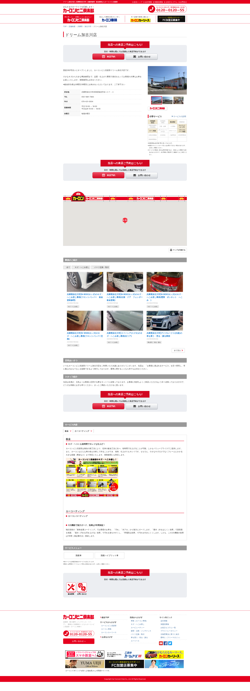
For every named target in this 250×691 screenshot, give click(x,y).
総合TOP (105, 617)
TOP (65, 26)
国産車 (79, 555)
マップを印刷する (179, 250)
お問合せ (183, 2)
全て (68, 267)
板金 (67, 431)
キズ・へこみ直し (82, 267)
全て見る (177, 350)
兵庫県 (80, 26)
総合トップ (138, 2)
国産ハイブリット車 (109, 555)
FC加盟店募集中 (171, 19)
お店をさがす (107, 637)
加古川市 (88, 26)
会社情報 (148, 2)
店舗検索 (72, 26)
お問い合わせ (78, 641)
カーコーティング (82, 431)
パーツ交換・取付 (101, 267)
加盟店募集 (158, 2)
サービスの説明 (179, 116)
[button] (125, 221)
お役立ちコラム (171, 2)
